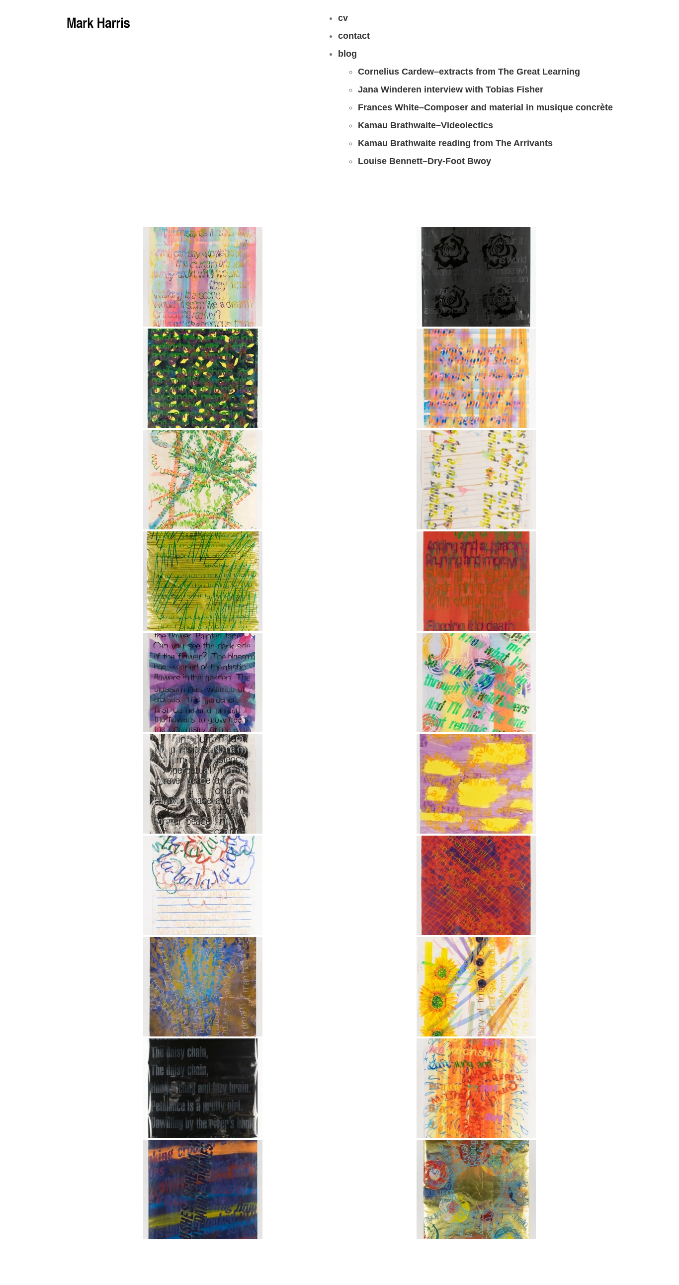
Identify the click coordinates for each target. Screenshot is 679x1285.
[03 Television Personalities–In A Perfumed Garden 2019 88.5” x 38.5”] (476, 885)
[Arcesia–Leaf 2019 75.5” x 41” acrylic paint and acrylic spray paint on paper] (203, 277)
